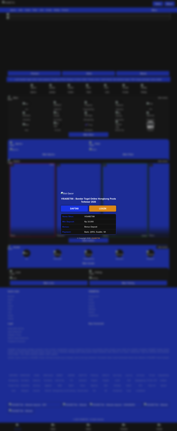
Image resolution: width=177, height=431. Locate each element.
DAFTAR (74, 208)
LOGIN (102, 208)
